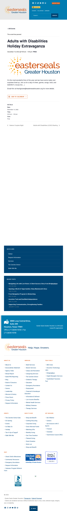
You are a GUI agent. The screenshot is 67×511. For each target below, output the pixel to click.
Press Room (9, 397)
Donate (34, 10)
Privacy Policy (9, 400)
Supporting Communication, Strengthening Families (25, 304)
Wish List (29, 444)
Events (7, 423)
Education (29, 382)
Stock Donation (30, 441)
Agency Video (9, 371)
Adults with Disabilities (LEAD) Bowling (45, 125)
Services (11, 261)
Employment (30, 388)
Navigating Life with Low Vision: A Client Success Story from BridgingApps (33, 284)
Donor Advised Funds (32, 426)
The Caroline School (14, 265)
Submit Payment (37, 498)
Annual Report (9, 374)
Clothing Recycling (31, 420)
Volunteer (40, 10)
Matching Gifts (30, 429)
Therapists (27, 498)
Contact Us (8, 385)
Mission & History (10, 394)
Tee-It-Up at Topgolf (11, 432)
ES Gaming (8, 420)
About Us (8, 365)
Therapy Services (31, 408)
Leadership (8, 391)
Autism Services (31, 368)
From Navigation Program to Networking (22, 294)
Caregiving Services (32, 374)
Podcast (49, 429)
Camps (10, 254)
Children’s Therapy (31, 379)
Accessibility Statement (12, 368)
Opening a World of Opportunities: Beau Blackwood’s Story (28, 289)
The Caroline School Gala (13, 418)
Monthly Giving (30, 432)
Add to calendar (17, 97)
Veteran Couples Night (16, 125)
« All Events (11, 29)
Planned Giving (30, 438)
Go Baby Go (8, 426)
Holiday (7, 429)
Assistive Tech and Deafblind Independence (23, 299)
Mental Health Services (33, 402)
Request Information (14, 257)
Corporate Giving (31, 423)
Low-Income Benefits (32, 399)
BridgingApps (51, 373)
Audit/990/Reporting (11, 376)
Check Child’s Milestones (13, 456)
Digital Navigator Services (54, 376)
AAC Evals (50, 365)
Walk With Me (12, 268)
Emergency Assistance (33, 385)
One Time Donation (32, 435)
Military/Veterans (31, 405)
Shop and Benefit (31, 418)
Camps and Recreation (33, 371)
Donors (7, 388)
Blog (6, 379)
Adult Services (30, 365)
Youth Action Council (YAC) (55, 435)
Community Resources (12, 459)
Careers (47, 10)
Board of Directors (11, 382)
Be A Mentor (50, 418)
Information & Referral (32, 396)
